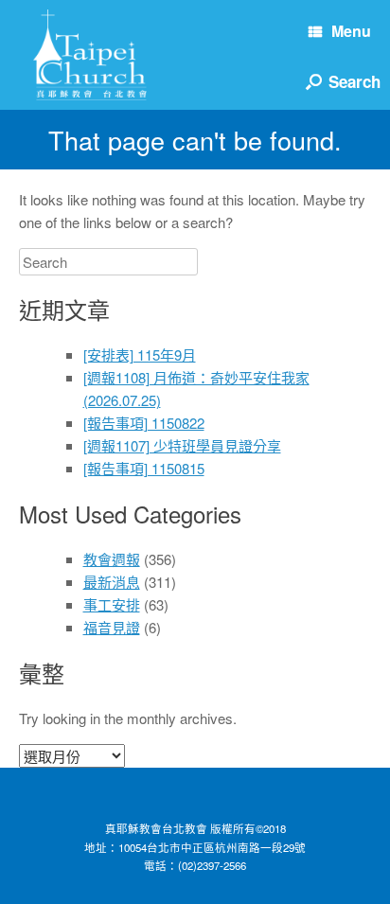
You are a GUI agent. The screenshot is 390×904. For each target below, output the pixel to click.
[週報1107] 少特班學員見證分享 (182, 445)
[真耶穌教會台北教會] (90, 55)
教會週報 (111, 559)
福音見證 (111, 627)
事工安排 (111, 604)
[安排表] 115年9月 (139, 354)
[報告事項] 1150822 (143, 423)
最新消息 (111, 582)
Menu (351, 31)
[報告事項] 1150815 (143, 468)
